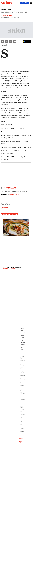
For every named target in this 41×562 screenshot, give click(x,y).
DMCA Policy (20, 442)
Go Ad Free (21, 350)
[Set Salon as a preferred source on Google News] (27, 41)
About (22, 328)
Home (22, 326)
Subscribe (24, 3)
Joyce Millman (7, 15)
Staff (21, 330)
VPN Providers (20, 438)
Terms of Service (22, 340)
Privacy (22, 335)
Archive (22, 344)
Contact (22, 333)
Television (5, 207)
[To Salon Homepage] (6, 2)
